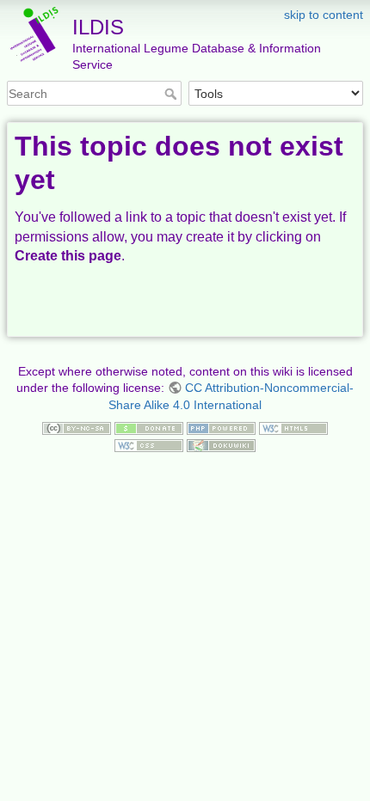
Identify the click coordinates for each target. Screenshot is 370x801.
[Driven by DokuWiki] (221, 444)
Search (172, 94)
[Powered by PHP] (221, 427)
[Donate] (148, 427)
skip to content (323, 14)
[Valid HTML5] (293, 427)
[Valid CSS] (148, 444)
